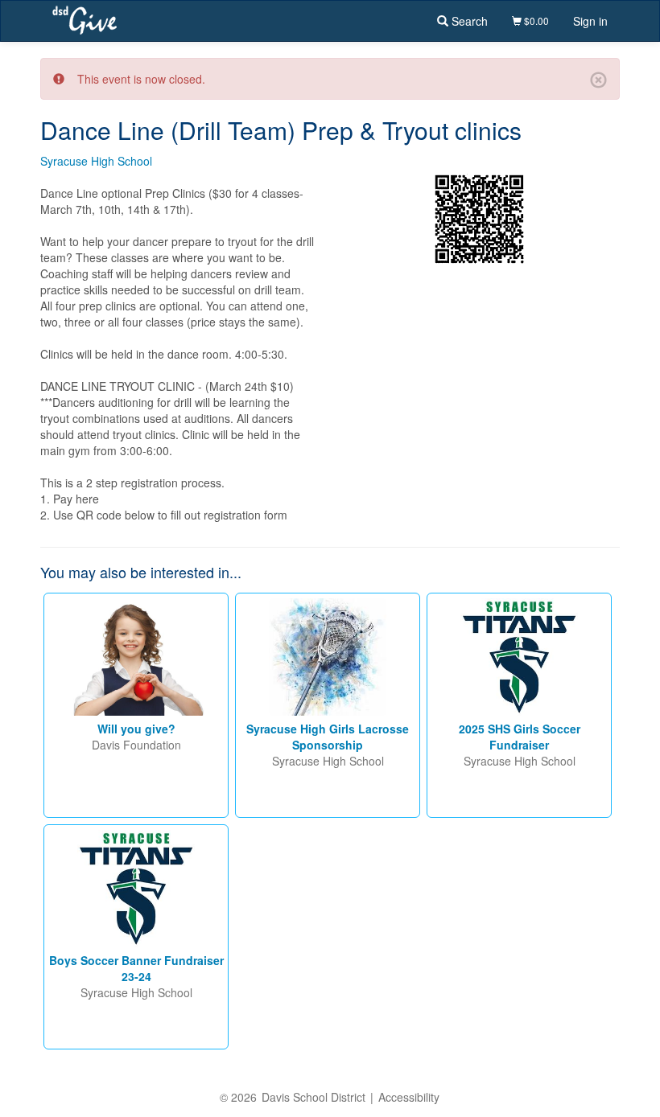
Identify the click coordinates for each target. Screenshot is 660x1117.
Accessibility (408, 1097)
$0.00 (535, 20)
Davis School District (313, 1097)
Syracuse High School (96, 161)
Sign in (590, 21)
